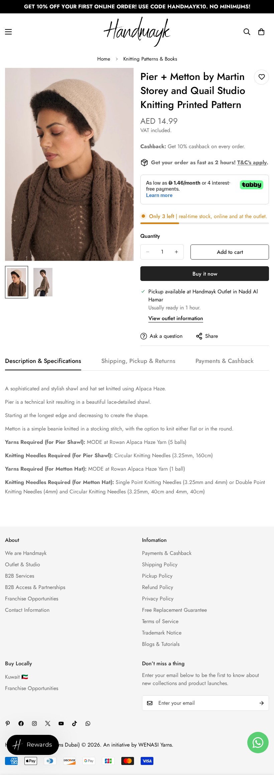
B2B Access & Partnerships (35, 587)
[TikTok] (74, 723)
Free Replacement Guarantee (174, 610)
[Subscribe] (261, 703)
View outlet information (175, 318)
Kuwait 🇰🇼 (16, 677)
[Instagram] (34, 723)
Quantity (150, 236)
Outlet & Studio (22, 564)
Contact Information (27, 610)
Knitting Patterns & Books (150, 59)
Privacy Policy (157, 598)
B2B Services (19, 576)
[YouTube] (61, 723)
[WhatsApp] (88, 723)
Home (103, 59)
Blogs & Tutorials (160, 644)
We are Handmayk (25, 553)
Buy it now (204, 274)
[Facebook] (21, 723)
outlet (259, 216)
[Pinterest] (7, 723)
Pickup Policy (157, 576)
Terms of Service (160, 621)
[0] (261, 31)
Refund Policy (157, 587)
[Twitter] (47, 723)
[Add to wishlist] (261, 77)
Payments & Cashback (166, 553)
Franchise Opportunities (31, 598)
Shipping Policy (159, 564)
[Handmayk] (137, 31)
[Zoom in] (119, 82)
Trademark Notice (161, 633)
